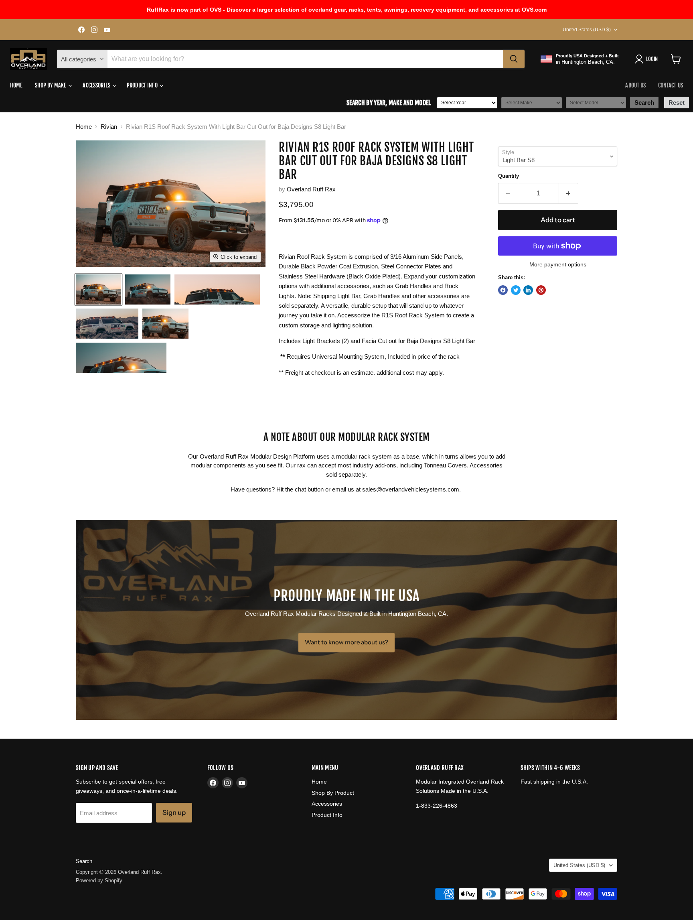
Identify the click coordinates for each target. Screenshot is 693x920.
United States (587, 29)
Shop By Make (51, 85)
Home (16, 85)
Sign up (174, 812)
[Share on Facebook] (503, 290)
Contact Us (670, 85)
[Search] (514, 59)
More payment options (557, 264)
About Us (635, 85)
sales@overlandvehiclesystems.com (410, 489)
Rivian (109, 126)
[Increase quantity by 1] (569, 193)
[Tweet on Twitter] (516, 290)
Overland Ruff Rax (311, 189)
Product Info (143, 85)
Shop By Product (333, 793)
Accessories (97, 85)
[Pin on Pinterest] (541, 290)
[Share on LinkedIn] (528, 290)
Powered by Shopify (99, 880)
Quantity (508, 176)
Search (84, 861)
